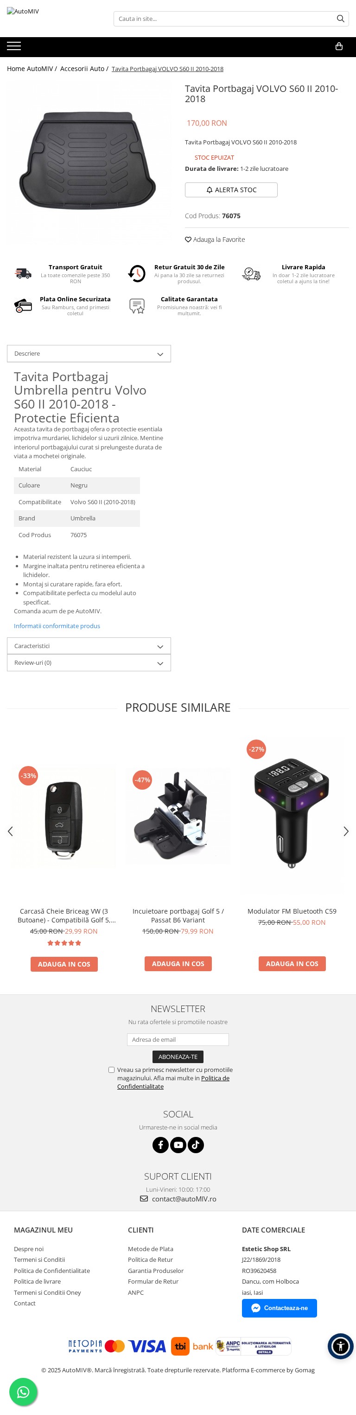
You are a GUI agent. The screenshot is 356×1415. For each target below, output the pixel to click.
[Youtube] (178, 1145)
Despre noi (29, 1249)
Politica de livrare (37, 1281)
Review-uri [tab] (32, 662)
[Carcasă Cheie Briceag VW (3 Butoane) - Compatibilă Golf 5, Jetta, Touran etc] (64, 816)
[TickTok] (196, 1145)
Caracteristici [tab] (32, 646)
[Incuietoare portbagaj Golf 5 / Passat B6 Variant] (178, 816)
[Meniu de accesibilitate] (341, 1346)
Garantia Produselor (156, 1270)
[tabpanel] (89, 162)
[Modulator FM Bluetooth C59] (292, 816)
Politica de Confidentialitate (52, 1270)
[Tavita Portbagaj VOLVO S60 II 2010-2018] (89, 162)
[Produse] (15, 49)
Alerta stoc (236, 189)
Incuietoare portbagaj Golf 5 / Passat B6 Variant (178, 915)
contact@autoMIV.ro (183, 1198)
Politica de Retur (150, 1259)
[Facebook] (161, 1145)
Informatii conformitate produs (57, 626)
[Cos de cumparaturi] (339, 46)
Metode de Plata (150, 1249)
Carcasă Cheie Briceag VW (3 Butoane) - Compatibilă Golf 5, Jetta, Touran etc (64, 915)
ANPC (136, 1292)
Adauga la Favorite (218, 239)
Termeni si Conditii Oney (47, 1292)
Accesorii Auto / (85, 68)
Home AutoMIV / (33, 68)
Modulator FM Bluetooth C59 (292, 911)
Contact (25, 1303)
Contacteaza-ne (286, 1308)
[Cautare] (340, 18)
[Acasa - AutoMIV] (53, 18)
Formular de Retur (153, 1281)
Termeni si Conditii (39, 1259)
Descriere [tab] (27, 353)
